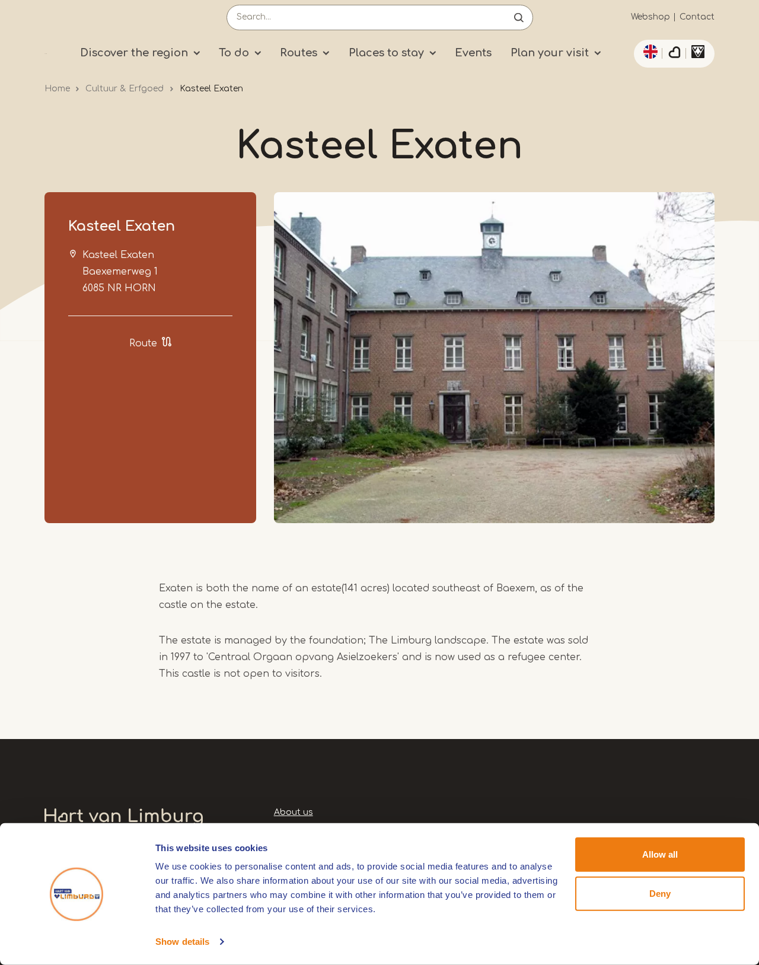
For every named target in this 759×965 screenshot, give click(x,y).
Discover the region (134, 53)
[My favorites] (674, 53)
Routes (298, 53)
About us (293, 812)
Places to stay (386, 53)
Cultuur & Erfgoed (124, 88)
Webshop (650, 16)
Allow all (660, 854)
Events (473, 53)
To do (234, 53)
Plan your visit (550, 53)
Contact (697, 16)
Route (143, 343)
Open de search (519, 17)
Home (57, 88)
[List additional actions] (648, 51)
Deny (660, 893)
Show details (182, 942)
